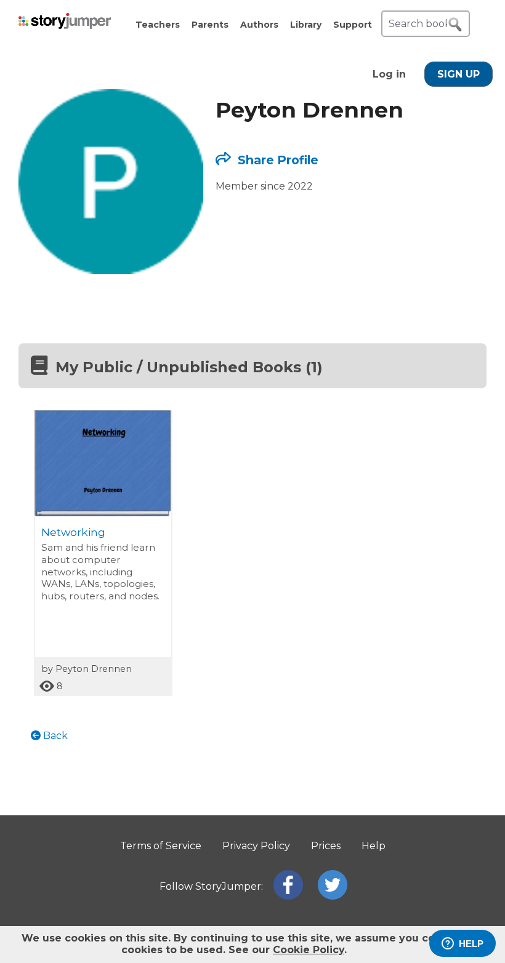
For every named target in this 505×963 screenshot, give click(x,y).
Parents (210, 24)
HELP (471, 943)
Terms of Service (160, 846)
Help (374, 846)
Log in (389, 74)
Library (305, 24)
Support (352, 24)
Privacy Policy (256, 846)
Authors (259, 24)
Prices (326, 846)
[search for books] (455, 24)
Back (54, 735)
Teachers (157, 24)
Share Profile (276, 160)
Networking (73, 531)
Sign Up (458, 74)
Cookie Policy (308, 950)
